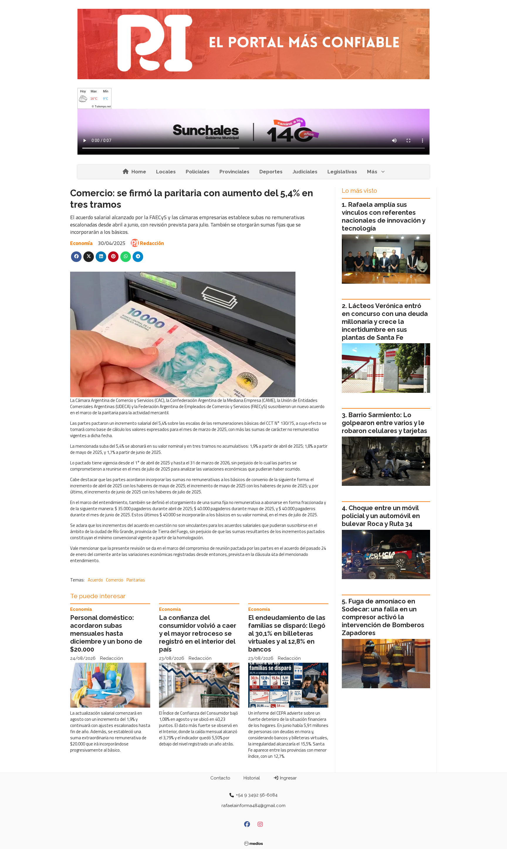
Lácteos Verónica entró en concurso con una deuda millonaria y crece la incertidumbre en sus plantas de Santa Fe (385, 321)
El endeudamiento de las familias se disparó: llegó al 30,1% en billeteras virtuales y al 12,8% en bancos (286, 633)
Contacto (220, 778)
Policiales (197, 172)
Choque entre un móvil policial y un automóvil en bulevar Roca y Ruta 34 (381, 515)
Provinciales (234, 172)
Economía (81, 243)
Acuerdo (95, 580)
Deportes (271, 172)
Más (372, 172)
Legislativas (342, 172)
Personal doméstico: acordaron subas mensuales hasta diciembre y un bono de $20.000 (106, 633)
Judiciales (305, 172)
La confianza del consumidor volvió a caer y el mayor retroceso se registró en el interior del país (197, 633)
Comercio (114, 580)
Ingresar (288, 778)
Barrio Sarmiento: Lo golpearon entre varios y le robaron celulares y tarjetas (384, 422)
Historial (252, 778)
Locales (166, 172)
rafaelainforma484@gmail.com (253, 805)
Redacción (152, 243)
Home (138, 172)
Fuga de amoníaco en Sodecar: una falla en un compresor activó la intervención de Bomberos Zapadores (383, 617)
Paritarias (135, 580)
